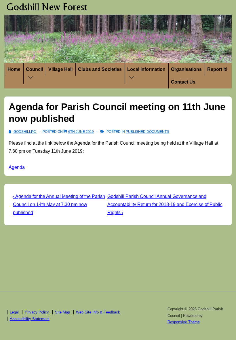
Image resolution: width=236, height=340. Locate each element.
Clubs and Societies (100, 69)
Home (13, 69)
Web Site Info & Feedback (98, 312)
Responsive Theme (184, 322)
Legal (14, 312)
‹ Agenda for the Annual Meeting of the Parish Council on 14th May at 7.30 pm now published (59, 204)
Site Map (62, 312)
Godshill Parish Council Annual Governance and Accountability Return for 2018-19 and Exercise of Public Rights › (164, 204)
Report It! (217, 69)
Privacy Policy (37, 312)
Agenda (17, 167)
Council (34, 69)
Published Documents (147, 132)
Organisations (186, 69)
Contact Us (183, 82)
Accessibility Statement (30, 319)
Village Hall (60, 69)
